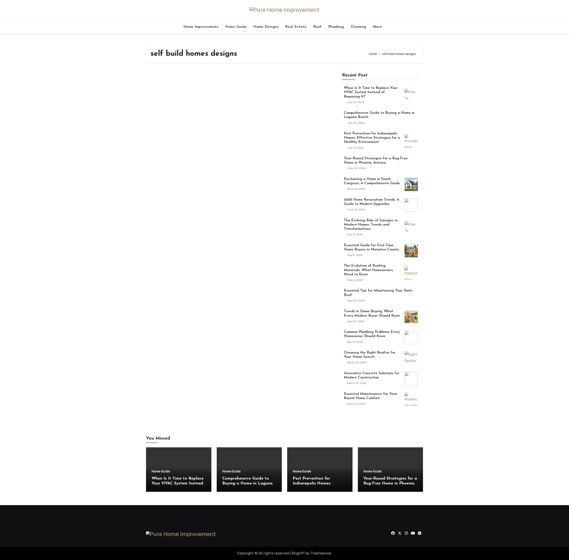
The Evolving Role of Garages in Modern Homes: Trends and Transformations (371, 225)
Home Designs (265, 27)
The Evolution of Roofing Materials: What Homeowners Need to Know (368, 270)
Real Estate (296, 27)
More (378, 27)
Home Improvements (201, 27)
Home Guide (236, 27)
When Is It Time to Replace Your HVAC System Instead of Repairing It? (371, 92)
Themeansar (321, 553)
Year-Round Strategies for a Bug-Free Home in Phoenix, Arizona (390, 483)
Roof (317, 27)
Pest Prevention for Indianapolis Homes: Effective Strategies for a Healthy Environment (372, 138)
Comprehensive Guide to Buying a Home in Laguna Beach (247, 483)
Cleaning (358, 27)
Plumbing (336, 27)
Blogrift (298, 553)
